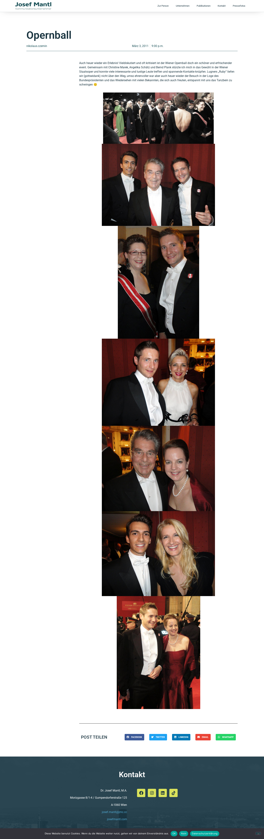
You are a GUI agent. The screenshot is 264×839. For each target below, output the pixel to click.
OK (174, 833)
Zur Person (163, 5)
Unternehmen (182, 5)
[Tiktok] (173, 793)
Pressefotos (239, 5)
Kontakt (222, 5)
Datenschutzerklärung (204, 833)
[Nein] (258, 833)
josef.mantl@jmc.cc (114, 812)
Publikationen (203, 5)
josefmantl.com (117, 819)
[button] (134, 737)
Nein (183, 833)
